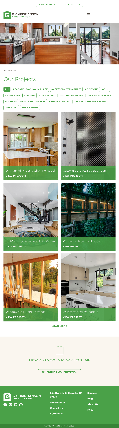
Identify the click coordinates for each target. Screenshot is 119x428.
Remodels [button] (11, 107)
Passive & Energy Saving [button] (90, 101)
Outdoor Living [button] (59, 101)
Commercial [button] (47, 95)
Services (92, 393)
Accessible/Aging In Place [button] (30, 89)
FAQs (90, 410)
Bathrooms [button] (12, 95)
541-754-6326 (57, 402)
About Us (92, 404)
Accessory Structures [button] (66, 89)
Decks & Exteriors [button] (99, 95)
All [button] (7, 89)
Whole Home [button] (29, 107)
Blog (90, 398)
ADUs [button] (105, 89)
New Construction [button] (33, 101)
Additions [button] (91, 89)
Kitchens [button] (11, 101)
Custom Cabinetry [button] (71, 95)
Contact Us (56, 408)
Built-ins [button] (29, 95)
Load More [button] (59, 326)
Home (5, 70)
